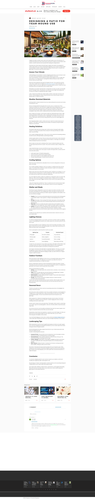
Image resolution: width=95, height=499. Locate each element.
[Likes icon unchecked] (32, 428)
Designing (31, 372)
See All (70, 384)
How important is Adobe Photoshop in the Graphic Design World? (47, 397)
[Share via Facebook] (29, 376)
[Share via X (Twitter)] (32, 376)
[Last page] (56, 490)
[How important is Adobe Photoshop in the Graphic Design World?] (47, 391)
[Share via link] (36, 376)
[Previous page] (41, 490)
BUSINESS (74, 44)
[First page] (39, 490)
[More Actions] (65, 419)
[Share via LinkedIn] (34, 376)
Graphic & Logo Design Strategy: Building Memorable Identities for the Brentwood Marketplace (31, 397)
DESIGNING (74, 64)
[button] (60, 7)
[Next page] (54, 490)
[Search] (71, 4)
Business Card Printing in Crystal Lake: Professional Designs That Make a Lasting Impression (63, 397)
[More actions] (65, 18)
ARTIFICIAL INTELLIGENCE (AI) (76, 57)
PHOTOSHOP (75, 71)
